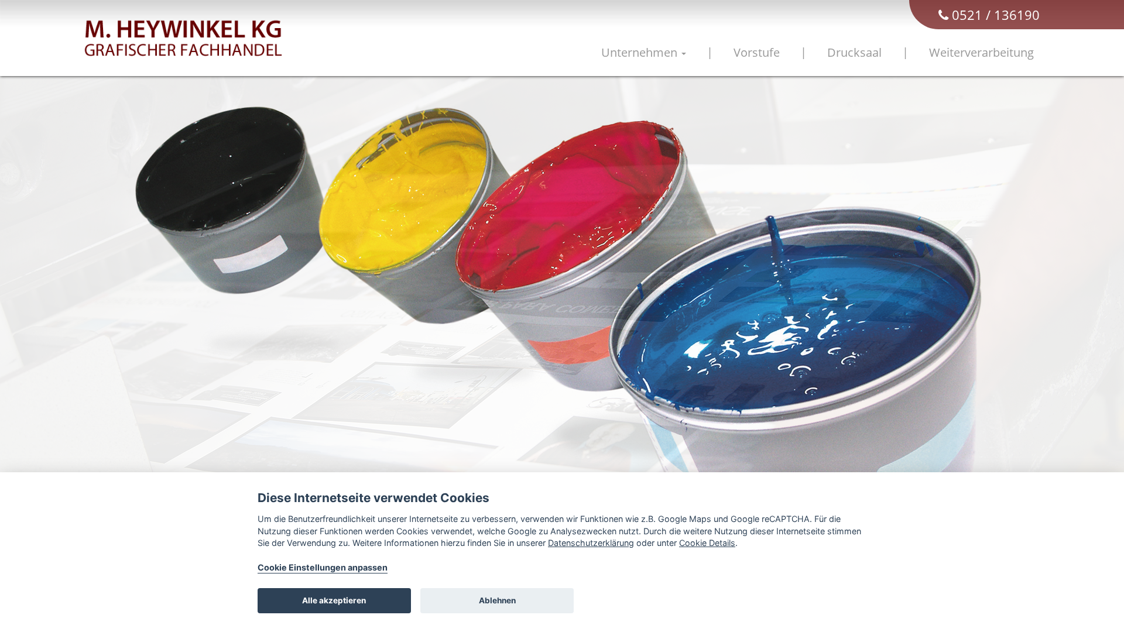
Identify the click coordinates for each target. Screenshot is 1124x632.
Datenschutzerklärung (591, 543)
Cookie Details (707, 543)
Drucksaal (854, 52)
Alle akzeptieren (334, 600)
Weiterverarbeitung (981, 52)
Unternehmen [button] (640, 52)
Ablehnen (497, 600)
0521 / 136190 (994, 14)
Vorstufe (757, 52)
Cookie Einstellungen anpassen (323, 567)
